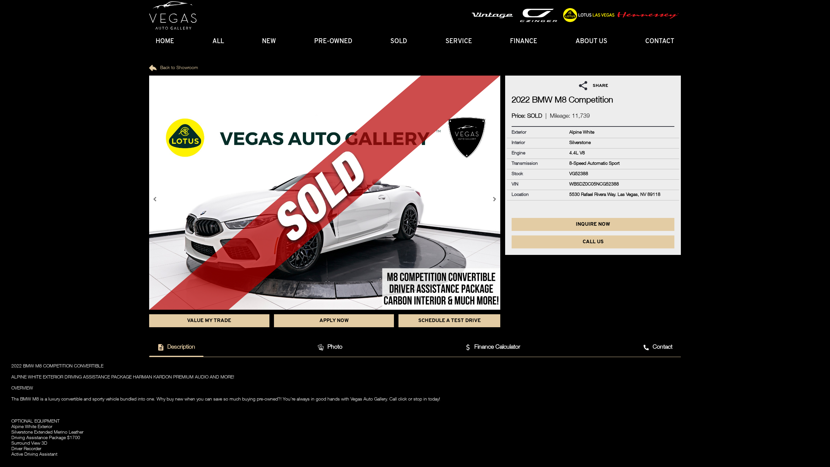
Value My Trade (209, 320)
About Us (591, 41)
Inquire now (593, 224)
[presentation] (155, 199)
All (218, 41)
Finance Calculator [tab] (497, 347)
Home (165, 41)
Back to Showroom (178, 68)
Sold (398, 41)
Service (458, 41)
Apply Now (334, 320)
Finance (523, 41)
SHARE (600, 85)
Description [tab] (181, 347)
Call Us (593, 242)
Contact (659, 41)
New (269, 41)
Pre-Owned (333, 41)
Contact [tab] (662, 347)
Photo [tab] (334, 347)
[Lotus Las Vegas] (172, 15)
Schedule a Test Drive (449, 320)
